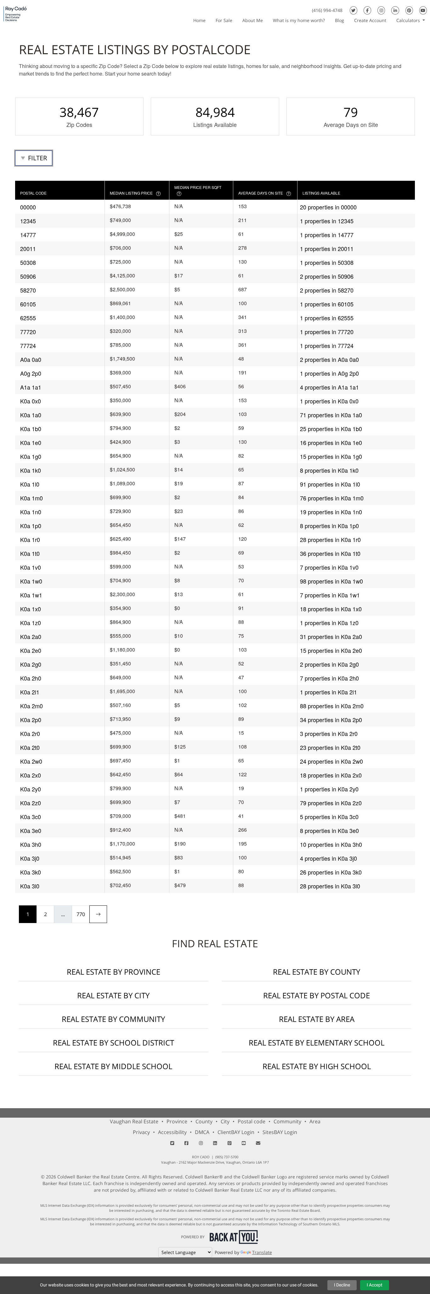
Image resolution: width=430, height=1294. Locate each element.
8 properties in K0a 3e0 (329, 830)
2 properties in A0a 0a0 (329, 359)
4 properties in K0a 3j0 (328, 858)
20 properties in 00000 (328, 207)
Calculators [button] (408, 20)
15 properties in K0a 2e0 (331, 650)
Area (314, 1121)
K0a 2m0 (31, 706)
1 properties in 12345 (327, 221)
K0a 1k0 (30, 470)
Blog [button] (339, 20)
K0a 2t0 (30, 747)
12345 (28, 221)
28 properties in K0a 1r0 (330, 539)
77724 (28, 345)
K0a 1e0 (30, 442)
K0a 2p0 (30, 719)
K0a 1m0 (31, 498)
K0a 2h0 (30, 678)
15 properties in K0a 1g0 (331, 456)
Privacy (141, 1132)
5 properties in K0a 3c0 (329, 816)
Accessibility (172, 1132)
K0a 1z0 (30, 622)
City (225, 1121)
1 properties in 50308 (327, 262)
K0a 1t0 (30, 553)
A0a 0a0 (30, 359)
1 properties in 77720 (327, 332)
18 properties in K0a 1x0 (331, 609)
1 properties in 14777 (327, 235)
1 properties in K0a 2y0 (329, 789)
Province (177, 1121)
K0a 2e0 (30, 650)
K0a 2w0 (31, 761)
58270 (28, 290)
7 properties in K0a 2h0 (329, 678)
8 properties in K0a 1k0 (329, 470)
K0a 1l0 (29, 484)
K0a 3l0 (29, 886)
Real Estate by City (113, 995)
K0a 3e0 (30, 830)
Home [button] (199, 20)
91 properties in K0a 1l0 (330, 484)
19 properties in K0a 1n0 (331, 512)
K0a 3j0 (29, 858)
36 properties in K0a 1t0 (330, 553)
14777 (28, 235)
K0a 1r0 (30, 539)
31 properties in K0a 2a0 (331, 636)
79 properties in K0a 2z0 (331, 803)
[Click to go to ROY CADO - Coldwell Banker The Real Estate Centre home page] (15, 14)
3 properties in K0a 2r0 (329, 733)
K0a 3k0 (30, 872)
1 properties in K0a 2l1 (328, 692)
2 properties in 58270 (327, 290)
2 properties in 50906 (327, 276)
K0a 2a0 (30, 636)
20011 (28, 248)
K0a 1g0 (30, 456)
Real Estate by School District (113, 1042)
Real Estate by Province (113, 971)
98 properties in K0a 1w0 (331, 581)
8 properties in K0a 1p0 (329, 526)
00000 (28, 207)
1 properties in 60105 (327, 304)
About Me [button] (252, 20)
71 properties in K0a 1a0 (331, 415)
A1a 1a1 (30, 387)
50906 (28, 276)
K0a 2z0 (30, 803)
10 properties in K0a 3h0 (331, 844)
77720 (28, 332)
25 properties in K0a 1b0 (331, 429)
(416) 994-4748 (327, 10)
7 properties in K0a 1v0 (329, 567)
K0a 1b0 (30, 429)
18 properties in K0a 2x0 (331, 775)
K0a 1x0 (30, 609)
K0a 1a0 (30, 415)
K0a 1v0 (30, 567)
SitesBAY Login (280, 1132)
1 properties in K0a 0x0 (329, 401)
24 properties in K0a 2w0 (331, 761)
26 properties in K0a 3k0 (331, 872)
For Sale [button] (224, 20)
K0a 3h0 (30, 844)
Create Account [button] (370, 20)
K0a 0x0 (30, 401)
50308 (28, 262)
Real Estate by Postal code (316, 995)
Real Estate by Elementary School (316, 1042)
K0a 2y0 (30, 789)
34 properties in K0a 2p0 (331, 719)
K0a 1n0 (30, 512)
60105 (28, 304)
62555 (28, 318)
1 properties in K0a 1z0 (329, 622)
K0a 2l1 (29, 692)
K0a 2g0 (30, 664)
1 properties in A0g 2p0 (329, 373)
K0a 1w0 (31, 581)
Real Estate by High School (317, 1066)
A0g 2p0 (30, 373)
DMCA (202, 1132)
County (203, 1121)
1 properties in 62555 (327, 318)
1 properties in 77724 (327, 345)
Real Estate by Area (316, 1019)
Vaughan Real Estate (134, 1121)
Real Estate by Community (113, 1019)
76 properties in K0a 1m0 (332, 498)
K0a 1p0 (30, 526)
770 (80, 914)
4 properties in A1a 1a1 (329, 387)
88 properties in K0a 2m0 (332, 706)
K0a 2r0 (30, 733)
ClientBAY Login (236, 1132)
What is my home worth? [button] (299, 20)
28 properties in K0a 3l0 (330, 886)
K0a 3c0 (30, 816)
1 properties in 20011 (327, 248)
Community (287, 1121)
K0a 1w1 (31, 595)
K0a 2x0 (30, 775)
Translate (262, 1252)
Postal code (251, 1121)
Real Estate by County (316, 971)
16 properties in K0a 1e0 (331, 442)
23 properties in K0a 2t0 (330, 747)
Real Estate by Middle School (113, 1066)
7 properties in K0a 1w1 (330, 595)
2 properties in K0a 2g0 (329, 664)
